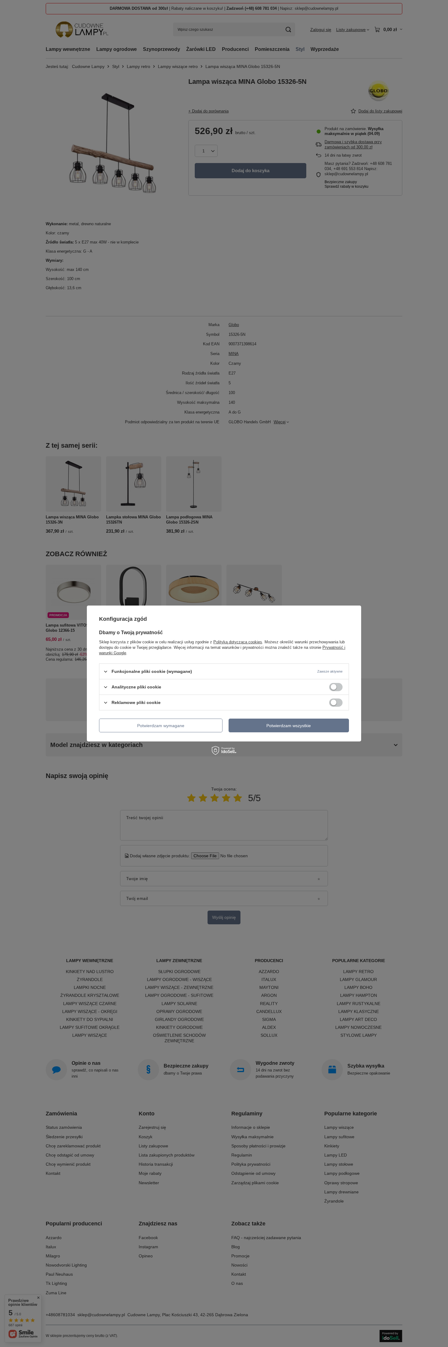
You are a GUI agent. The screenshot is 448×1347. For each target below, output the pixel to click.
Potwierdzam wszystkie (288, 725)
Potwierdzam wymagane (160, 725)
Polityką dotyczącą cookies (237, 642)
